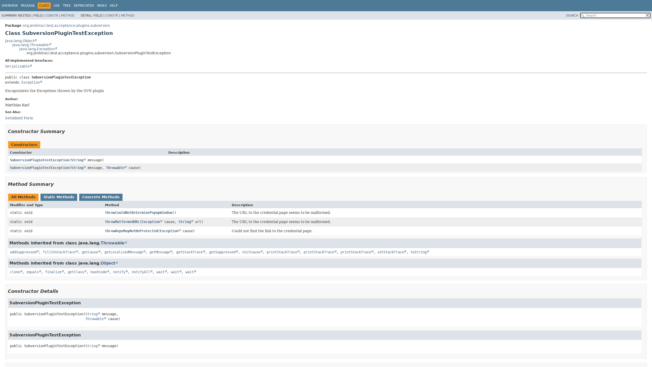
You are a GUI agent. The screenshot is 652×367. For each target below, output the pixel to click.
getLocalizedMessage (123, 252)
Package (28, 5)
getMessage (160, 252)
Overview (10, 5)
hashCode (98, 272)
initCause (251, 252)
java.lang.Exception (37, 49)
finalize (53, 272)
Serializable (17, 66)
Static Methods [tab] (59, 197)
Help (114, 5)
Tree (67, 5)
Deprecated (84, 5)
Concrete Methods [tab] (100, 197)
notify (119, 272)
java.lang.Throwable (30, 45)
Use (56, 5)
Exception (30, 82)
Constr (52, 15)
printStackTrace (282, 252)
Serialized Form (19, 118)
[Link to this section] (68, 131)
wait (160, 272)
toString (418, 252)
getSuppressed (222, 252)
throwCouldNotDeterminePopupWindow (138, 213)
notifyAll (141, 272)
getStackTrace (189, 252)
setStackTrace (390, 252)
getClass (76, 272)
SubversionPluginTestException (39, 160)
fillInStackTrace (59, 252)
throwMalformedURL (122, 222)
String (77, 160)
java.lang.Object (19, 41)
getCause (90, 252)
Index (102, 5)
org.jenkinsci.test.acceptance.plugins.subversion (66, 25)
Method (67, 15)
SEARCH (572, 15)
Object (108, 263)
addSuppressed (23, 252)
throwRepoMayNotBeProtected (131, 231)
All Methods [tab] (23, 197)
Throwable (115, 168)
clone (15, 272)
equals (32, 272)
